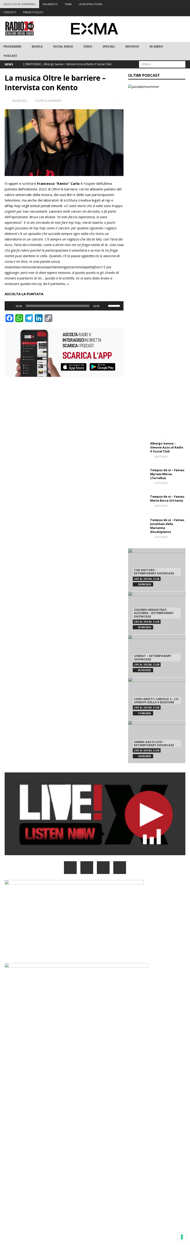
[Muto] (104, 306)
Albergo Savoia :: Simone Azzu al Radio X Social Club (166, 447)
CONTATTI (9, 12)
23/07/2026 (161, 537)
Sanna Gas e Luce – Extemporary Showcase (154, 743)
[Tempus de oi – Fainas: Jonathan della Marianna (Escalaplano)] (137, 525)
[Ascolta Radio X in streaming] (95, 852)
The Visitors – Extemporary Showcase (154, 571)
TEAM (68, 4)
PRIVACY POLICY (33, 12)
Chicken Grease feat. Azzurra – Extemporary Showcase (154, 613)
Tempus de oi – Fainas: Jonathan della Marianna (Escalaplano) (167, 526)
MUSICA (37, 46)
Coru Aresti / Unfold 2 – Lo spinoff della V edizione (156, 700)
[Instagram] (168, 4)
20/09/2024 (144, 584)
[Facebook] (150, 4)
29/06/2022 (19, 101)
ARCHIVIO (132, 46)
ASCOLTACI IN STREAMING (19, 4)
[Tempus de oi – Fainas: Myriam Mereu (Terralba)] (137, 475)
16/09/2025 (144, 756)
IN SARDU (156, 46)
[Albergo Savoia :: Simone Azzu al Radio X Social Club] (137, 448)
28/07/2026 (161, 456)
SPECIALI (109, 46)
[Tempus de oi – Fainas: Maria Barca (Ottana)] (137, 502)
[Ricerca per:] (162, 64)
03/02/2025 (144, 670)
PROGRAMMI (12, 46)
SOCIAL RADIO (63, 46)
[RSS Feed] (186, 4)
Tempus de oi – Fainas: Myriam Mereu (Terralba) (167, 474)
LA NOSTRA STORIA (90, 4)
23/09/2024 (144, 627)
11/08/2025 (144, 713)
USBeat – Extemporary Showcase (152, 657)
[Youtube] (177, 4)
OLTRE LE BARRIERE (48, 101)
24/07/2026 (161, 505)
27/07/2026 (161, 483)
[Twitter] (159, 4)
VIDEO (87, 46)
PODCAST (10, 56)
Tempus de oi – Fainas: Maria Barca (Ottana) (167, 498)
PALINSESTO (50, 4)
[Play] (10, 306)
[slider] (114, 305)
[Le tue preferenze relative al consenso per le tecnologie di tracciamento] (181, 1236)
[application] (64, 305)
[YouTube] (119, 867)
